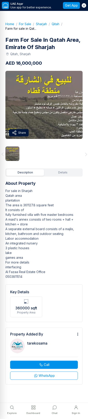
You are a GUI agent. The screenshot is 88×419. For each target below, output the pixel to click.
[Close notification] (84, 5)
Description (25, 172)
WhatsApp (47, 375)
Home (12, 24)
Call (46, 364)
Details (62, 172)
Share (22, 132)
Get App (71, 5)
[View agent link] (44, 356)
